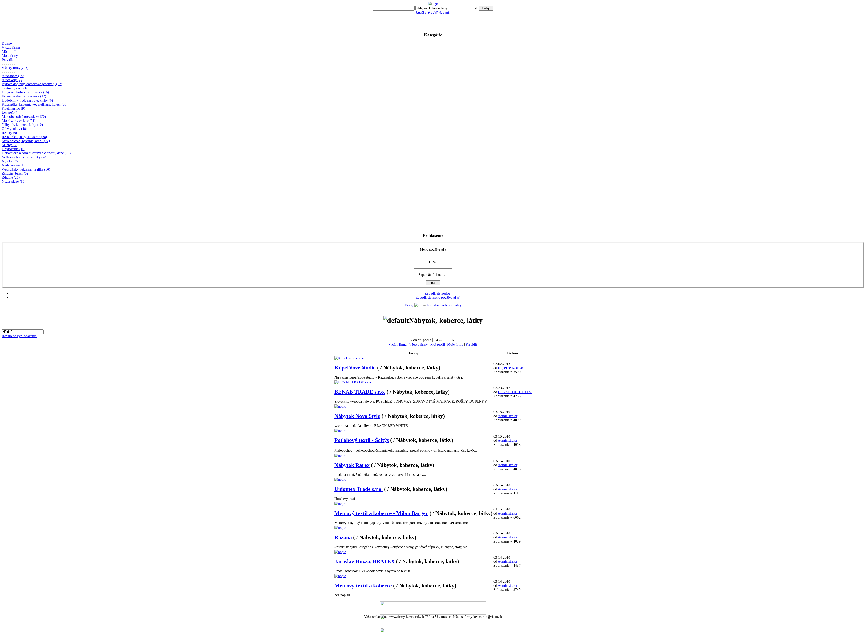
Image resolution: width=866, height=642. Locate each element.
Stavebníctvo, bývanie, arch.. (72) (26, 141)
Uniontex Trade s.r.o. (358, 489)
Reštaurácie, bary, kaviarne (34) (24, 137)
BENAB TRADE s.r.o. (359, 392)
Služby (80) (10, 145)
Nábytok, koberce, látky (444, 305)
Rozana (343, 537)
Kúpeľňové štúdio (355, 368)
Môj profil (9, 51)
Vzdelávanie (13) (14, 165)
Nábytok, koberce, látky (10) (22, 125)
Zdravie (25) (11, 177)
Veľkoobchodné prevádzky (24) (24, 157)
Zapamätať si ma (430, 275)
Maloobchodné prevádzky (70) (24, 116)
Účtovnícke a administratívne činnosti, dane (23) (36, 153)
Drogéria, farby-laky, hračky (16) (25, 92)
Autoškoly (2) (12, 80)
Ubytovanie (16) (13, 149)
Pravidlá (8, 60)
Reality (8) (9, 133)
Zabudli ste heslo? (437, 293)
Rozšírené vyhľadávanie (433, 12)
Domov (7, 43)
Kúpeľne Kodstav (511, 368)
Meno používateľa (433, 249)
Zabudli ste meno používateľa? (438, 297)
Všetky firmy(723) (15, 68)
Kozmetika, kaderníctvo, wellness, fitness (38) (34, 104)
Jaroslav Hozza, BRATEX (364, 561)
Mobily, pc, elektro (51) (18, 120)
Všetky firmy (418, 344)
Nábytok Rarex (352, 465)
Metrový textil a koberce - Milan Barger (381, 513)
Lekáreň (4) (10, 112)
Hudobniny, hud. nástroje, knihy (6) (27, 100)
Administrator (507, 416)
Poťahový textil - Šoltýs (361, 440)
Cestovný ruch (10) (15, 88)
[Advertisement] (433, 21)
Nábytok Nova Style (357, 416)
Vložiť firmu (11, 47)
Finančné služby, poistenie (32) (24, 96)
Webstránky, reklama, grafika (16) (26, 169)
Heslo (433, 262)
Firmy (409, 305)
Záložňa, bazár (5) (15, 173)
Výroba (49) (10, 161)
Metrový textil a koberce (363, 586)
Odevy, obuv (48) (14, 129)
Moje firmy (10, 56)
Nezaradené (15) (13, 181)
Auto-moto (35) (13, 76)
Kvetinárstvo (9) (13, 108)
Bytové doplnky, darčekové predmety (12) (32, 84)
